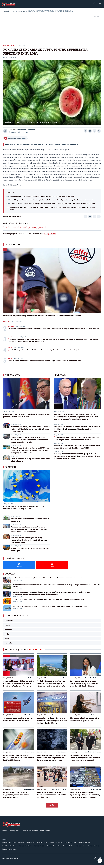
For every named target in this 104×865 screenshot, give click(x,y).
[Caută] (94, 3)
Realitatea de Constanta (9, 846)
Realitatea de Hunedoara (9, 849)
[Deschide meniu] (100, 3)
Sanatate (11, 337)
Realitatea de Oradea (84, 842)
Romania (32, 227)
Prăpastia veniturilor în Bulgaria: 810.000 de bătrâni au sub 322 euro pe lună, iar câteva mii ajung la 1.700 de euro (52, 208)
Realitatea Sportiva (18, 842)
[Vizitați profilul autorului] (5, 131)
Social (10, 348)
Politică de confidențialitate (30, 831)
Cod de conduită (45, 831)
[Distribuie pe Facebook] (90, 131)
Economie (6, 322)
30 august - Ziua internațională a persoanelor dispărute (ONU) (84, 719)
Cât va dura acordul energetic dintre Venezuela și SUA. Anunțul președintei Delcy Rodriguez (84, 683)
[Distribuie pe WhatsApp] (94, 131)
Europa (13, 227)
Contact (4, 831)
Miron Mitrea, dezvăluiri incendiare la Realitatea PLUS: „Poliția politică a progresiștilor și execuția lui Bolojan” (77, 429)
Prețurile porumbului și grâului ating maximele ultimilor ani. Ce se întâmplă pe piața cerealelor (29, 540)
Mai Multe (52, 805)
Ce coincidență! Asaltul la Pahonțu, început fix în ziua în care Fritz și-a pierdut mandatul (85, 757)
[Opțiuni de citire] (100, 860)
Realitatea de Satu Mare (53, 846)
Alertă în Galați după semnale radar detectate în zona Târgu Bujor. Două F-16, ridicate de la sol (44, 361)
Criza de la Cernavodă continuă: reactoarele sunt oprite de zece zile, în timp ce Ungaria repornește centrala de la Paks (54, 329)
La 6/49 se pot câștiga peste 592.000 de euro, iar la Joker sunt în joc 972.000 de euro (18, 757)
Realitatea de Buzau (70, 842)
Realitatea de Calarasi (56, 842)
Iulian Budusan (29, 678)
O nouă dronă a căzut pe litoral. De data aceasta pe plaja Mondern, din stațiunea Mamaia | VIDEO (51, 757)
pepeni (41, 227)
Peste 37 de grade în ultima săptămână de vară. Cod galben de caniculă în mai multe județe (45, 350)
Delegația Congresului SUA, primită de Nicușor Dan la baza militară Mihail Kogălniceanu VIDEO (77, 446)
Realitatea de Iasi (81, 846)
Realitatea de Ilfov (68, 846)
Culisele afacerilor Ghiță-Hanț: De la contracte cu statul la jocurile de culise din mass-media (76, 438)
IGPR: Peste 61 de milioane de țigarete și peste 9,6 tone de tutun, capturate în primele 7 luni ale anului (85, 796)
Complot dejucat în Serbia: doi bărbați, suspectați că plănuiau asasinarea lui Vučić (42, 196)
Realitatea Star (31, 842)
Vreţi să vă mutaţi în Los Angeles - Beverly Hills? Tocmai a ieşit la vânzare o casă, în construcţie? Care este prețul (51, 685)
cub (6, 227)
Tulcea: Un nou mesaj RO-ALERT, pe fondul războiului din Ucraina (18, 719)
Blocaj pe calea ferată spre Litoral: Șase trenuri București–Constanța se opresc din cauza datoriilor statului (53, 203)
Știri (14, 11)
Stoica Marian (62, 678)
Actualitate (21, 11)
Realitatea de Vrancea (25, 130)
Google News (50, 233)
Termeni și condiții (14, 831)
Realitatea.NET (6, 842)
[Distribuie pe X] (99, 131)
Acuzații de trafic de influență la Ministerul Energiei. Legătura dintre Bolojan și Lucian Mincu (52, 720)
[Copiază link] (85, 131)
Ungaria (23, 227)
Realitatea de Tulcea (94, 846)
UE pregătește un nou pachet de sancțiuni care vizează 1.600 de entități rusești (23, 507)
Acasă (7, 11)
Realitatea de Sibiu (39, 846)
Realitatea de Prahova (25, 846)
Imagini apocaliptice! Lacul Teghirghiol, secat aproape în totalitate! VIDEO (16, 794)
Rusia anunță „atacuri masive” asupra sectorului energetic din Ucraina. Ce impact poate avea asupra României (30, 529)
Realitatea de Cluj (42, 842)
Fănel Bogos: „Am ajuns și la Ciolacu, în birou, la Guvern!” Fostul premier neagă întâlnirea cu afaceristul (51, 200)
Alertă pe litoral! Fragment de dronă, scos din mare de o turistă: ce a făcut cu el (51, 794)
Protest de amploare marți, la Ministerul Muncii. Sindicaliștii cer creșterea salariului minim (42, 315)
